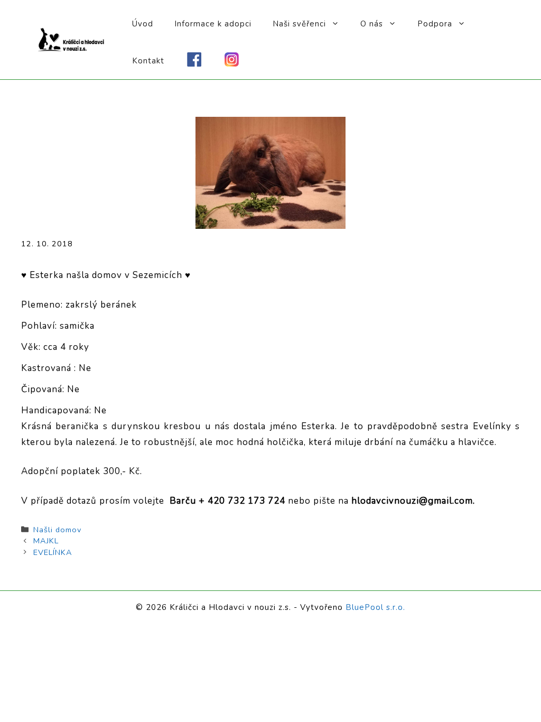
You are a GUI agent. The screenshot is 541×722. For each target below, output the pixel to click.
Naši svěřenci (299, 23)
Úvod (142, 23)
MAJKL (46, 540)
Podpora (434, 23)
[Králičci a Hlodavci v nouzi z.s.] (71, 39)
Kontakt (148, 60)
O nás (371, 23)
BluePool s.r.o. (375, 607)
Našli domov (57, 529)
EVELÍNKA (52, 552)
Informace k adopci (212, 23)
